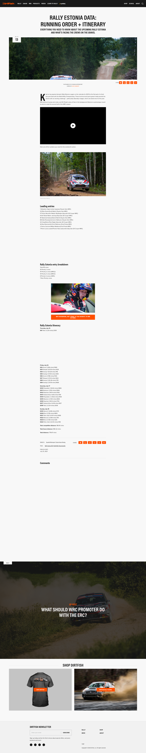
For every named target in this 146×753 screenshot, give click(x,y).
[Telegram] (131, 82)
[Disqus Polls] (73, 486)
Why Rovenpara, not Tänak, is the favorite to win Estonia (73, 317)
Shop (125, 3)
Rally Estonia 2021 (49, 446)
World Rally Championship (59, 446)
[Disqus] (73, 530)
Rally (19, 3)
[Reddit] (135, 82)
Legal (83, 744)
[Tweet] (124, 82)
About (138, 3)
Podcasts (36, 3)
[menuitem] (19, 3)
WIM (30, 3)
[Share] (120, 82)
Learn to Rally (52, 3)
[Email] (104, 442)
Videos (43, 3)
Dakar (25, 3)
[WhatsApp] (128, 82)
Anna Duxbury (75, 86)
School (131, 3)
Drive (83, 733)
